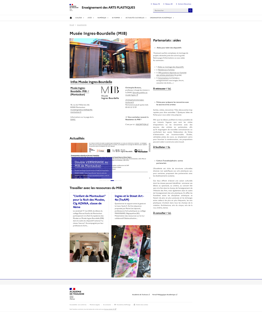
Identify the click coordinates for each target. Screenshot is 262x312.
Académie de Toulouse (140, 295)
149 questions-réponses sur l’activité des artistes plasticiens (171, 73)
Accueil (71, 18)
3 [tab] (108, 180)
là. (168, 147)
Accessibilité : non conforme (78, 305)
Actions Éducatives (184, 4)
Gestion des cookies (142, 305)
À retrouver (159, 88)
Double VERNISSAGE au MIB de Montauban (91, 158)
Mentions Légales (95, 305)
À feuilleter (159, 147)
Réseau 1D (156, 4)
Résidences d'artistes (166, 70)
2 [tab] (104, 180)
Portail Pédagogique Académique (163, 295)
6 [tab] (119, 180)
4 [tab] (112, 180)
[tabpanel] (110, 161)
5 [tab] (116, 180)
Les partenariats (81, 25)
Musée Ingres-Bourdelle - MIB (78, 89)
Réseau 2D (169, 4)
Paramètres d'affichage (123, 305)
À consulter (159, 213)
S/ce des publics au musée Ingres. (136, 93)
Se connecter (107, 305)
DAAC (72, 119)
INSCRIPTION (141, 124)
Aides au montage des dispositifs (171, 67)
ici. (169, 88)
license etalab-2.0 (109, 309)
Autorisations (163, 78)
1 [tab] (101, 180)
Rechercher (190, 10)
